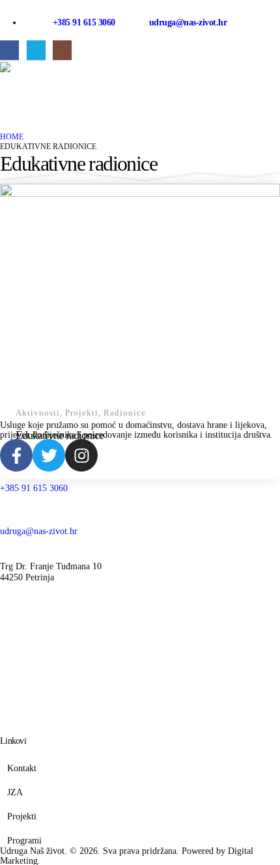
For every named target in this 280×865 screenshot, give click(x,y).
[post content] (140, 289)
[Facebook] (9, 49)
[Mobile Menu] (11, 108)
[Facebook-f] (16, 455)
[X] (36, 49)
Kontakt (21, 768)
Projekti (81, 413)
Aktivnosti (38, 413)
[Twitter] (49, 455)
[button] (10, 82)
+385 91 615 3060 (85, 22)
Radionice (125, 413)
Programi (24, 840)
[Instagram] (62, 49)
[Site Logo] (39, 67)
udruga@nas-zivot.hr (188, 22)
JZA (15, 792)
